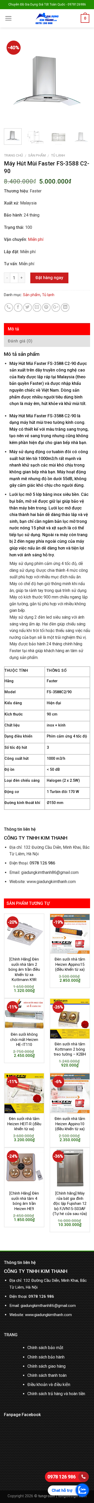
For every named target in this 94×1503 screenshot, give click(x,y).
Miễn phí (35, 239)
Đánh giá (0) (20, 341)
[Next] (81, 81)
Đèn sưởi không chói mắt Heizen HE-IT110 (24, 1039)
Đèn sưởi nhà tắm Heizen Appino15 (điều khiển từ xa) (70, 964)
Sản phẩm (37, 155)
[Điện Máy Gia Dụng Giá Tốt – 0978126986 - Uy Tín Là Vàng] (46, 18)
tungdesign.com (72, 1496)
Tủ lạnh (58, 155)
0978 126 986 (62, 1476)
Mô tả (13, 328)
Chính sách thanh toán (47, 1375)
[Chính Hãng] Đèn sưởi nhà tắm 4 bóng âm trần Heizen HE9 (24, 1201)
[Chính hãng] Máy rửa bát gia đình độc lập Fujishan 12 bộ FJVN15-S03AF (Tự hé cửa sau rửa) (70, 1203)
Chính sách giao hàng (46, 1366)
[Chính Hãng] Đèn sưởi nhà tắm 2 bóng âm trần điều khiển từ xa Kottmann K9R (24, 969)
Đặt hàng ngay (49, 277)
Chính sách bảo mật (45, 1347)
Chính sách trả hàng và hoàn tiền (56, 1393)
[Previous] (12, 81)
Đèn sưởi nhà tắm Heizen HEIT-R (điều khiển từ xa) (24, 1123)
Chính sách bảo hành (45, 1357)
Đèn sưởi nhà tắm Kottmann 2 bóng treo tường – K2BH (70, 1049)
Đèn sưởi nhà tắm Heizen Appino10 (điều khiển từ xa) (70, 1123)
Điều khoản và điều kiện (48, 1384)
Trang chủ (13, 155)
